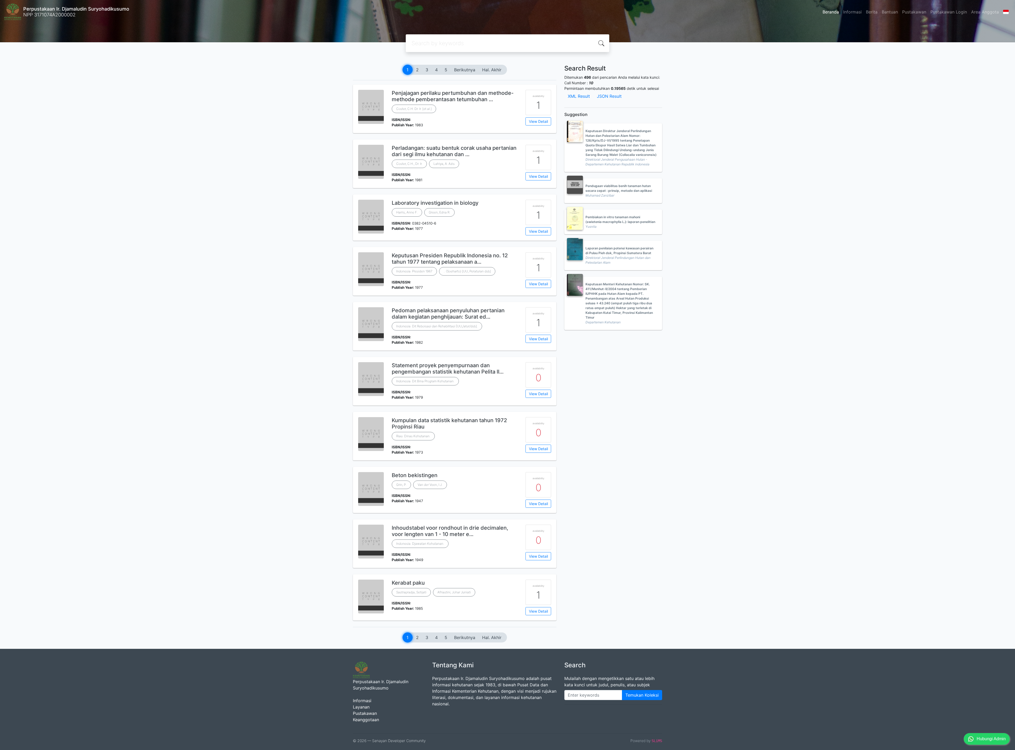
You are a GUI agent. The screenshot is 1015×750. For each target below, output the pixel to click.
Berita (872, 12)
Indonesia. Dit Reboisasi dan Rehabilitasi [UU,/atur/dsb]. (437, 326)
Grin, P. (401, 485)
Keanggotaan (366, 719)
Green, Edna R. (439, 212)
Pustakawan (914, 12)
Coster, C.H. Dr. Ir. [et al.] (414, 109)
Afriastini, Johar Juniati (454, 592)
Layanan (361, 707)
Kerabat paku (408, 583)
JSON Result (609, 96)
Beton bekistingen (414, 475)
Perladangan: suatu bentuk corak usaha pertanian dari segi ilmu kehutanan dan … (454, 151)
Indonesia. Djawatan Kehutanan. (420, 544)
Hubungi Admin (991, 739)
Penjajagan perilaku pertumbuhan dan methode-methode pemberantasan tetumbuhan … (453, 96)
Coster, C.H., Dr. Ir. (409, 164)
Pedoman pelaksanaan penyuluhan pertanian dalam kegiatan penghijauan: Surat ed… (448, 313)
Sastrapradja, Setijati (411, 592)
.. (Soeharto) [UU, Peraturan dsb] (467, 271)
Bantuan (890, 12)
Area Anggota (985, 12)
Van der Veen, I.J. (430, 485)
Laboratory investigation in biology (435, 203)
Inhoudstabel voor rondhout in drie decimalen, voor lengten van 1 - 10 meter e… (450, 531)
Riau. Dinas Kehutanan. (413, 436)
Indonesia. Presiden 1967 (414, 271)
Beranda (831, 12)
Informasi (852, 12)
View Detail (538, 121)
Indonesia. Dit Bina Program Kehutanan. (425, 381)
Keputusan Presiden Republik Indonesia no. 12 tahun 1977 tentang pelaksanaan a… (450, 258)
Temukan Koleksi (642, 695)
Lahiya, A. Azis (444, 164)
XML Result (579, 96)
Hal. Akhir (491, 69)
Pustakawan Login (948, 12)
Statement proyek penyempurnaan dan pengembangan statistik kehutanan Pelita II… (448, 368)
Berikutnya (464, 69)
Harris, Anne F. (407, 212)
